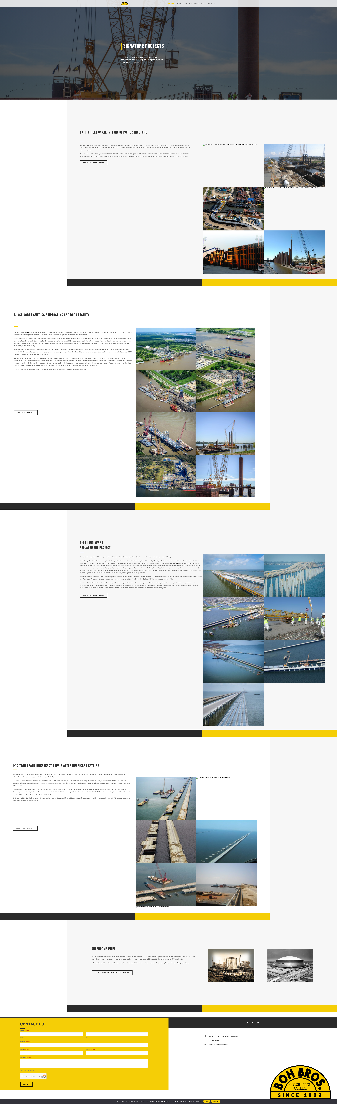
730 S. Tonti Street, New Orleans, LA (223, 1036)
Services (179, 3)
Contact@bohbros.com (218, 1045)
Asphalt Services (26, 412)
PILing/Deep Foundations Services (112, 972)
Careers (196, 3)
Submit (26, 1084)
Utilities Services (25, 828)
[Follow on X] (252, 1022)
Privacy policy (216, 1101)
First (21, 1037)
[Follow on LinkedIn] (258, 1022)
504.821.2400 (214, 1040)
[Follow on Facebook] (247, 1022)
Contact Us (209, 3)
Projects (188, 3)
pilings (178, 563)
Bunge (29, 332)
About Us (170, 3)
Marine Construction (93, 163)
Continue (206, 1101)
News (202, 3)
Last (87, 1037)
